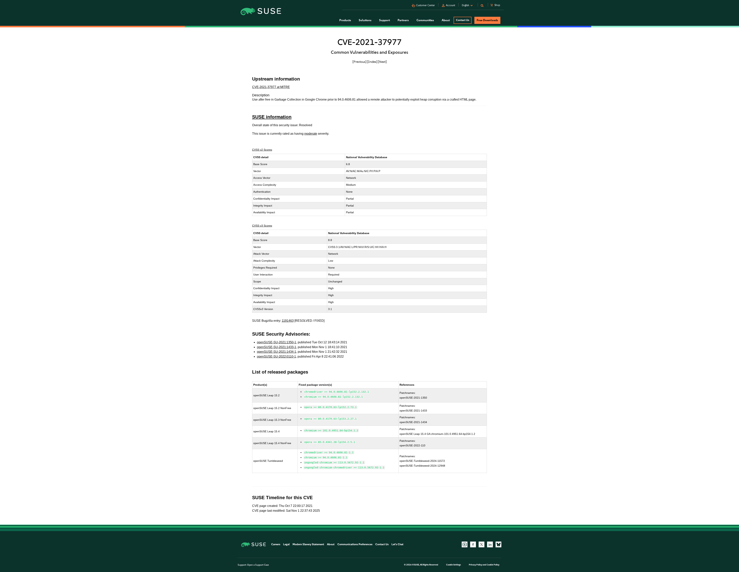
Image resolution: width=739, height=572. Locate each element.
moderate (310, 133)
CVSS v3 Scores (262, 225)
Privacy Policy (475, 565)
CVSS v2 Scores (262, 149)
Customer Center (425, 5)
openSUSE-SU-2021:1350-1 (276, 342)
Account (450, 5)
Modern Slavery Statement (308, 544)
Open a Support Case (258, 565)
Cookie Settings (453, 565)
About (330, 544)
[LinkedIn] (490, 544)
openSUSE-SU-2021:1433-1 (276, 347)
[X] (481, 544)
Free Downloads (487, 20)
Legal (286, 544)
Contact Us (462, 20)
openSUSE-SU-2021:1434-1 (276, 351)
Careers (275, 544)
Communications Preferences (354, 544)
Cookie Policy (493, 565)
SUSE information (272, 116)
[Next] (382, 62)
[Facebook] (473, 544)
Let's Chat (397, 544)
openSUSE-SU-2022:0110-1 (276, 356)
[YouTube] (464, 544)
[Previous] (359, 62)
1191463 (288, 320)
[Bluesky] (498, 544)
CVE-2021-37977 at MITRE (271, 87)
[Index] (372, 62)
